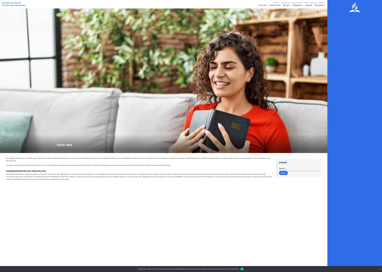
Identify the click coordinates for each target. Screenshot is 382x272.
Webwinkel (319, 5)
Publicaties (297, 5)
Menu (322, 3)
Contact (276, 3)
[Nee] (380, 269)
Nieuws (286, 5)
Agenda (309, 5)
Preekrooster (275, 5)
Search (314, 3)
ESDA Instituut (297, 3)
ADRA (306, 3)
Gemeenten (285, 3)
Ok (242, 269)
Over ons (262, 5)
